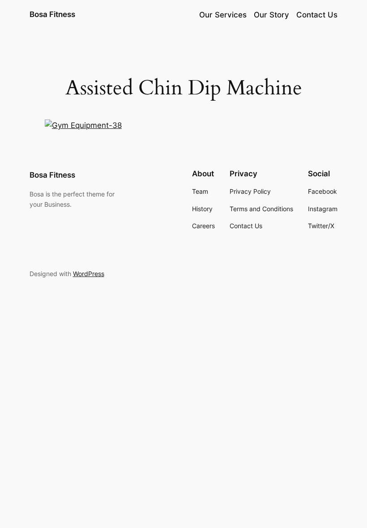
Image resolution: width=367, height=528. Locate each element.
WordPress (88, 273)
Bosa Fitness (52, 14)
